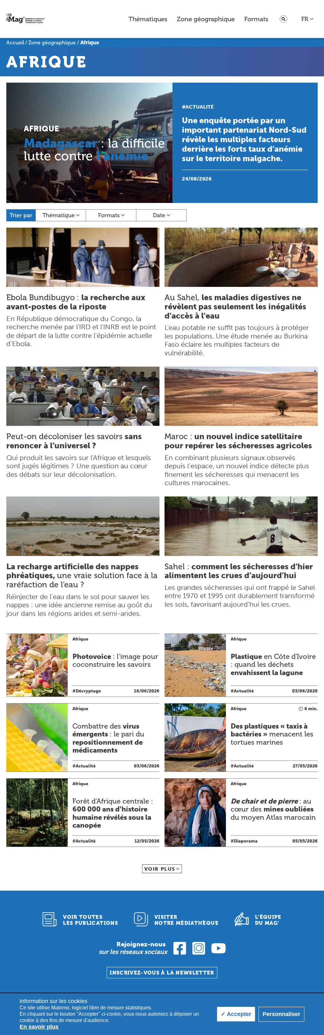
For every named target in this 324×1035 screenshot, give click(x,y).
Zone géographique (206, 19)
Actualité (199, 107)
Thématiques (147, 19)
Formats (256, 19)
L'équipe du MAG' (268, 920)
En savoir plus (39, 1027)
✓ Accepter (236, 1014)
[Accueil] (25, 19)
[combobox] (308, 19)
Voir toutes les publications (90, 920)
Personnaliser (281, 1014)
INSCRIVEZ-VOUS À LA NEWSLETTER (162, 973)
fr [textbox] (304, 19)
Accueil (15, 43)
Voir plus (159, 869)
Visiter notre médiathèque (186, 920)
